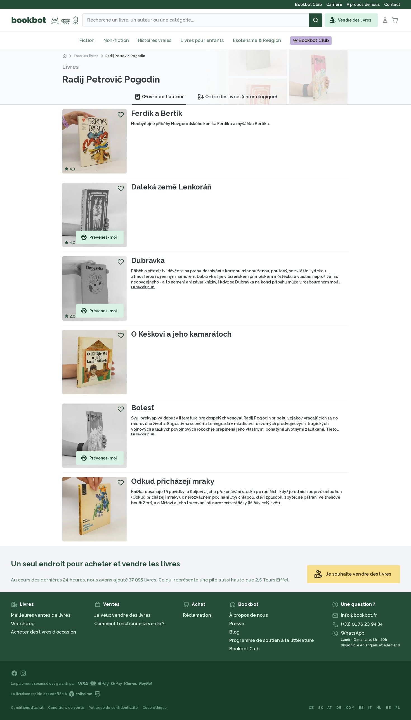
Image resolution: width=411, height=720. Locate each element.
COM (350, 708)
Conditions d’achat (27, 708)
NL (379, 708)
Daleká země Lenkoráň (171, 187)
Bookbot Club (244, 648)
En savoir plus (143, 287)
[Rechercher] (315, 20)
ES (361, 708)
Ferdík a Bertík (156, 113)
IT (370, 708)
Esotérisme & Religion (257, 40)
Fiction (87, 40)
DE (338, 708)
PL (397, 708)
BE (388, 708)
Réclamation (197, 615)
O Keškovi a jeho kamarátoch (181, 334)
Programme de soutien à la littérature (271, 640)
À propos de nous (248, 615)
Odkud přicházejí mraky (172, 481)
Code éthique (155, 708)
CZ (311, 708)
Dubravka (148, 260)
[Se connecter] (385, 20)
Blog (234, 632)
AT (329, 708)
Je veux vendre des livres (122, 615)
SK (320, 708)
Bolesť (142, 408)
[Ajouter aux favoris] (121, 115)
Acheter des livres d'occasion (43, 632)
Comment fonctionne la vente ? (129, 623)
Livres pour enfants (202, 40)
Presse (236, 623)
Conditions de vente (66, 708)
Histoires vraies (155, 40)
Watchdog (23, 623)
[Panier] (395, 20)
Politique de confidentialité (113, 708)
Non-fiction (116, 40)
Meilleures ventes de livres (40, 615)
